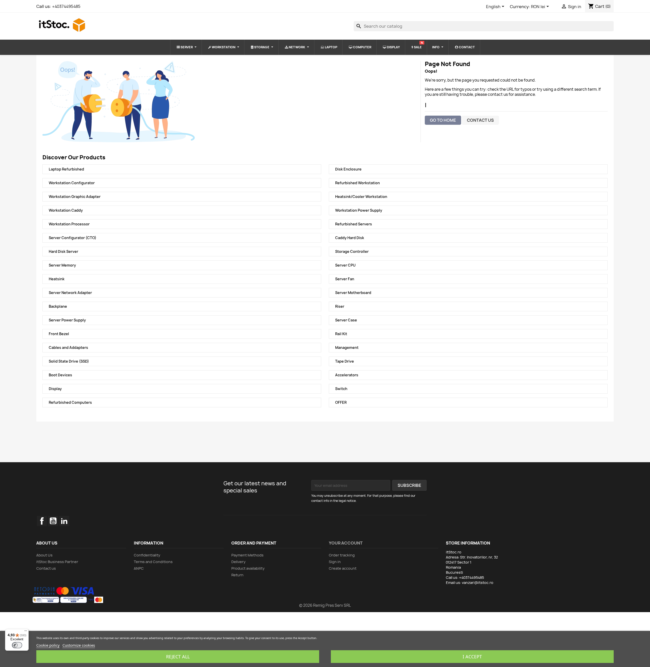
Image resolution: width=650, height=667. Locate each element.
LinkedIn (64, 521)
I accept (472, 657)
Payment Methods (247, 555)
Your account (346, 543)
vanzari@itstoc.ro (477, 582)
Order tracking (342, 555)
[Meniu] (26, 632)
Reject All (178, 657)
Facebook (42, 521)
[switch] (17, 645)
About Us (44, 555)
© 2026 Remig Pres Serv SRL (325, 605)
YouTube (53, 521)
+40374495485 (66, 6)
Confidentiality (147, 555)
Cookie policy (48, 645)
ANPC (139, 568)
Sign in (335, 561)
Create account (342, 568)
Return (237, 574)
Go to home (443, 120)
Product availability (248, 568)
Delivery (238, 561)
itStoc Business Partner (57, 561)
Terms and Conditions (153, 561)
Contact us (480, 120)
